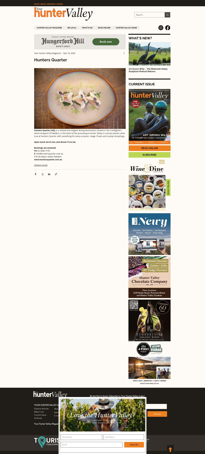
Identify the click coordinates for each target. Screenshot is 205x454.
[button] (141, 403)
